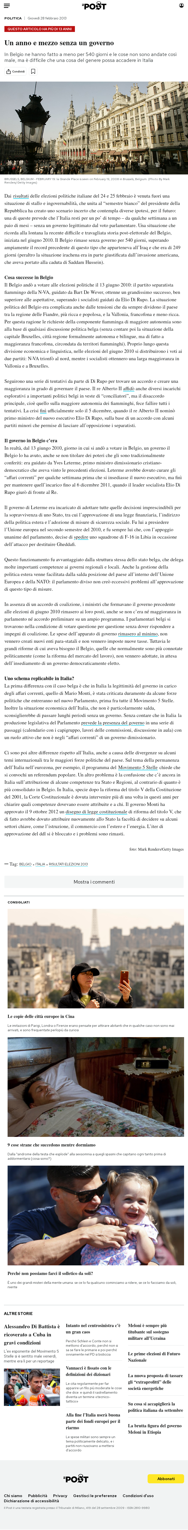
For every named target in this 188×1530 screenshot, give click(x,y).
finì (43, 410)
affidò (128, 388)
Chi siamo (13, 1495)
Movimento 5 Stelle (138, 767)
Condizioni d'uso (138, 1495)
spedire (81, 536)
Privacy (60, 1495)
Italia (40, 864)
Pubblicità (37, 1495)
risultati (21, 195)
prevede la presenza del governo (112, 722)
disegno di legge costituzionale (96, 811)
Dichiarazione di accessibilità (31, 1500)
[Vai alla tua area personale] (181, 5)
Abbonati (166, 1478)
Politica (13, 18)
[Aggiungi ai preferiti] (33, 71)
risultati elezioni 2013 (68, 864)
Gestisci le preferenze (95, 1495)
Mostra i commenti (94, 882)
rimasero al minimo (138, 633)
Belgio (25, 864)
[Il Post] (94, 5)
